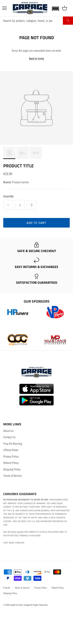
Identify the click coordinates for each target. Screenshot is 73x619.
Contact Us (9, 437)
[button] (54, 8)
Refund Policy (11, 463)
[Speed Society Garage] (30, 8)
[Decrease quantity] (8, 205)
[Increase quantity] (31, 205)
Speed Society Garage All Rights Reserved (28, 605)
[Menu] (4, 8)
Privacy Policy (11, 456)
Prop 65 (6, 587)
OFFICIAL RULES (16, 531)
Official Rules (10, 450)
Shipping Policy (11, 469)
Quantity (8, 196)
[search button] (68, 21)
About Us (8, 431)
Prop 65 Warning (12, 443)
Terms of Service (12, 475)
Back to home (36, 58)
